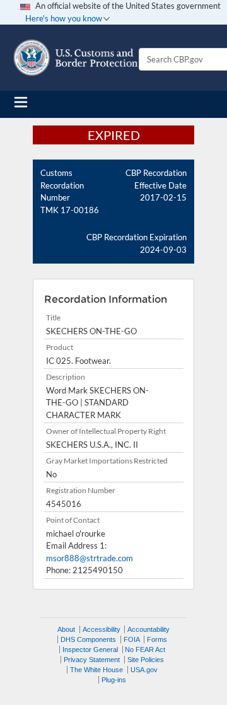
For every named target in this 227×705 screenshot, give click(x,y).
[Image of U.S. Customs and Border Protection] (76, 57)
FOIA (132, 639)
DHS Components (88, 639)
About (66, 629)
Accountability (148, 629)
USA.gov (144, 669)
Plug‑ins (114, 680)
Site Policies (145, 659)
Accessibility (101, 629)
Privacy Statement (92, 659)
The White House (96, 669)
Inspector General (90, 649)
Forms (157, 639)
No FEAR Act (145, 649)
